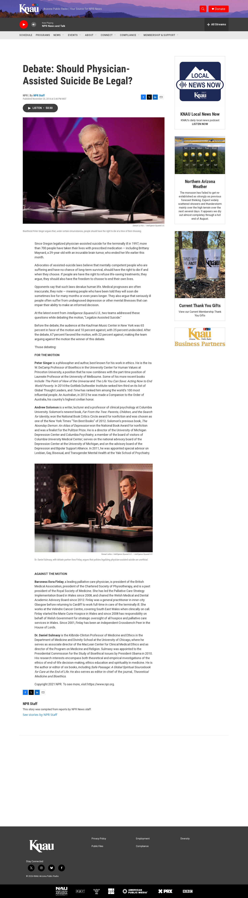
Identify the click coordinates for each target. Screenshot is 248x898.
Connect (107, 35)
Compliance (128, 35)
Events (73, 35)
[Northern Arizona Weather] (200, 155)
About (89, 35)
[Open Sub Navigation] (63, 35)
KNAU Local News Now (199, 114)
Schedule (25, 35)
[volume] (34, 24)
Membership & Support (159, 35)
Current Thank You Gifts (200, 305)
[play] (23, 25)
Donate (220, 9)
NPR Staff (39, 95)
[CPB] (111, 891)
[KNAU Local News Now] (200, 81)
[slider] (39, 24)
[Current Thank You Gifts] (200, 264)
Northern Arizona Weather (200, 184)
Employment (143, 838)
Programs (43, 35)
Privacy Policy (99, 838)
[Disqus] (124, 781)
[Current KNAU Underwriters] (200, 337)
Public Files (97, 846)
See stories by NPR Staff (40, 715)
